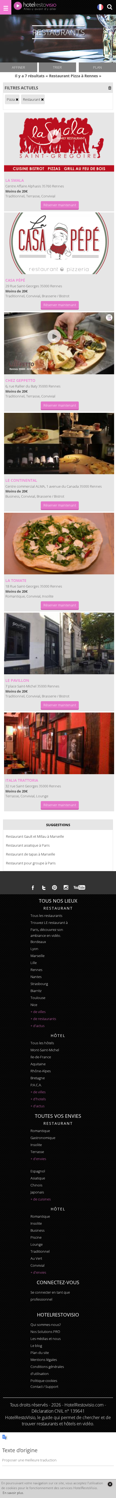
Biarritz (36, 990)
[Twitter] (44, 888)
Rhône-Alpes (40, 1070)
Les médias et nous (45, 1338)
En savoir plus (13, 1492)
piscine (36, 1237)
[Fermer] (110, 1484)
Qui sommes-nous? (45, 1324)
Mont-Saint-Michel (44, 1049)
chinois (36, 1185)
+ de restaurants (43, 1018)
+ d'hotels (38, 1099)
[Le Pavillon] (59, 643)
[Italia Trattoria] (59, 743)
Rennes (36, 969)
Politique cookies (43, 1380)
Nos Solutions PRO (45, 1331)
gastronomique (42, 1137)
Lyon (34, 948)
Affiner (18, 67)
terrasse (37, 1151)
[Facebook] (33, 888)
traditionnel (40, 1251)
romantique (40, 1130)
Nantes (36, 976)
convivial (37, 1265)
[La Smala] (59, 143)
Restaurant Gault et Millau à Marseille (35, 836)
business (37, 1230)
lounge (36, 1244)
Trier (57, 67)
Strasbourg (39, 983)
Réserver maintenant (59, 204)
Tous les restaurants (46, 915)
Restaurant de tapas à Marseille (30, 854)
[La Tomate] (59, 543)
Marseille (37, 955)
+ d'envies (38, 1158)
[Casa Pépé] (59, 243)
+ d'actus (37, 1025)
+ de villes (38, 1011)
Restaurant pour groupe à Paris (31, 863)
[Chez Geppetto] (59, 343)
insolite (36, 1144)
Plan (97, 67)
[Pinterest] (54, 888)
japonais (37, 1192)
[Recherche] (109, 7)
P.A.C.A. (36, 1085)
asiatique (37, 1178)
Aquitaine (38, 1063)
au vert (36, 1258)
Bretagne (37, 1078)
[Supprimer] (17, 99)
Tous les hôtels (42, 1042)
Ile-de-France (40, 1056)
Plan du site (39, 1352)
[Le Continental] (59, 443)
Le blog (36, 1345)
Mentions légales (43, 1359)
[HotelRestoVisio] (35, 7)
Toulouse (37, 997)
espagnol (37, 1171)
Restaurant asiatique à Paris (28, 845)
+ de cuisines (40, 1199)
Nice (33, 1004)
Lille (33, 962)
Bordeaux (38, 941)
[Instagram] (66, 888)
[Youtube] (79, 888)
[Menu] (5, 7)
